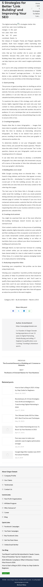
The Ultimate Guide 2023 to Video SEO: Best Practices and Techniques (27, 416)
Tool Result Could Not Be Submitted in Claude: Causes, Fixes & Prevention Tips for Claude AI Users (20, 555)
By (22, 300)
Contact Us (8, 489)
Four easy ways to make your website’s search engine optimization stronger (27, 441)
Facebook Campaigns (11, 526)
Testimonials (8, 485)
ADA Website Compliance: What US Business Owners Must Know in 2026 (20, 561)
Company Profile (10, 476)
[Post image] (7, 390)
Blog (6, 517)
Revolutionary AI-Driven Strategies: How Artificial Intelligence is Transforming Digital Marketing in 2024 (27, 403)
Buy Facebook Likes (11, 535)
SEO (12, 300)
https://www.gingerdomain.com (26, 326)
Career (6, 512)
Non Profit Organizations (13, 499)
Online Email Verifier (11, 545)
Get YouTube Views (11, 540)
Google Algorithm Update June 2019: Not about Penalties (28, 453)
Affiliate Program (10, 503)
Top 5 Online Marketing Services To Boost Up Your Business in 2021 (27, 428)
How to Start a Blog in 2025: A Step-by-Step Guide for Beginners (27, 388)
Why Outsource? (10, 508)
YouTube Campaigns (11, 531)
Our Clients (8, 480)
